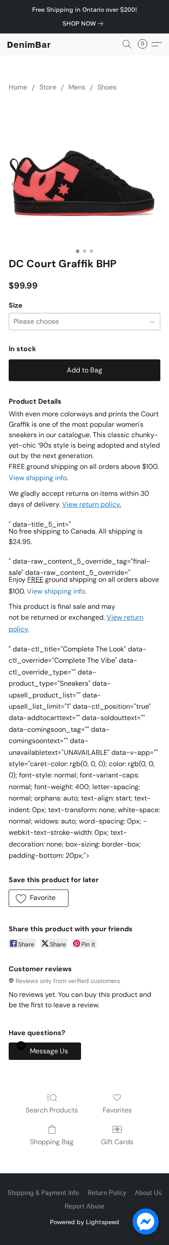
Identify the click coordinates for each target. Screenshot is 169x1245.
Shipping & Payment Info (43, 1193)
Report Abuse (84, 1206)
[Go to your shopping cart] (145, 44)
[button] (29, 44)
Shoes (107, 87)
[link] (84, 23)
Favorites (117, 1110)
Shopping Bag (52, 1141)
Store (47, 87)
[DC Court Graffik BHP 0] (84, 172)
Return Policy (107, 1193)
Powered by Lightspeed (84, 1221)
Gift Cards (117, 1141)
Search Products (52, 1110)
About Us (148, 1193)
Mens (76, 87)
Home (18, 87)
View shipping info (38, 477)
